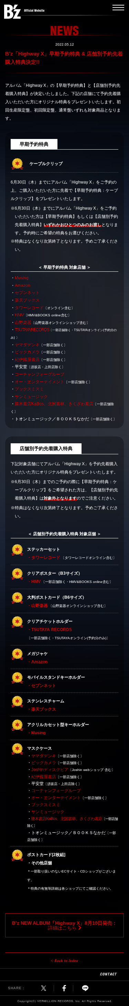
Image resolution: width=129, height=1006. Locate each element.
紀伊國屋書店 (27, 359)
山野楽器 (23, 322)
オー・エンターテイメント (39, 381)
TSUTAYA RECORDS (32, 329)
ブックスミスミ (29, 389)
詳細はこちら (64, 926)
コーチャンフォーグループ (39, 374)
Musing (22, 278)
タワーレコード (29, 307)
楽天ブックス (27, 300)
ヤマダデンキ (27, 344)
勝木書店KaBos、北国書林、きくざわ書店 (54, 403)
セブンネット (27, 292)
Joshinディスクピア (49, 769)
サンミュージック (31, 396)
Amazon (22, 285)
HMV (19, 315)
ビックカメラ (27, 352)
